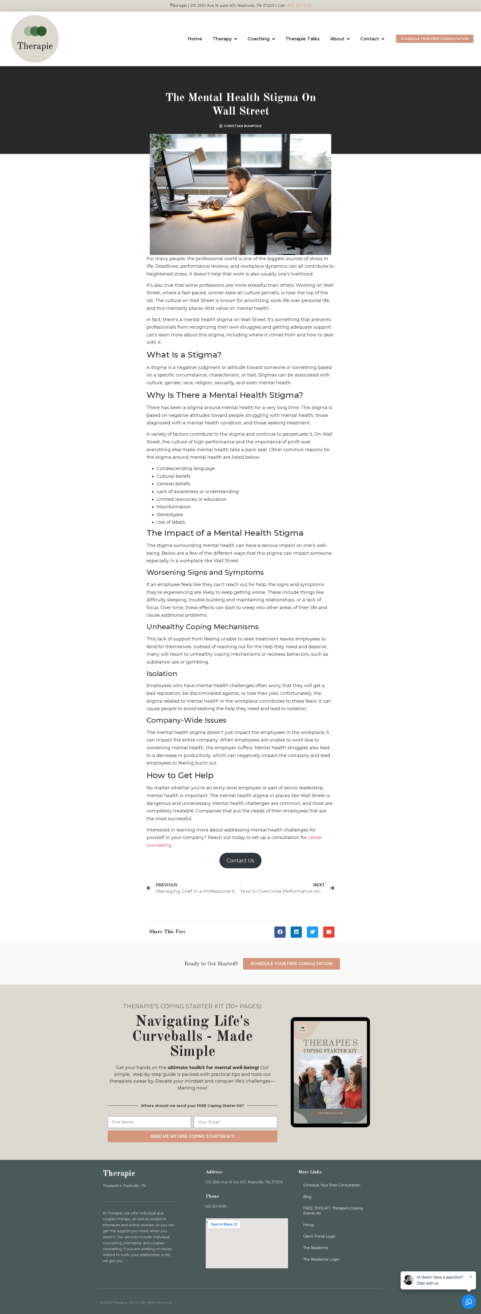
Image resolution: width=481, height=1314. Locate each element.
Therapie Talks (302, 39)
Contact (369, 39)
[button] (280, 932)
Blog (307, 1196)
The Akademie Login (321, 1259)
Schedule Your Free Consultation (331, 1185)
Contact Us (240, 860)
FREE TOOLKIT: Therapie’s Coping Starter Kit (333, 1210)
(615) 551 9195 (299, 5)
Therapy (222, 39)
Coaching (259, 39)
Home (195, 39)
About (337, 39)
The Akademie (315, 1248)
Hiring (308, 1225)
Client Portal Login (319, 1236)
